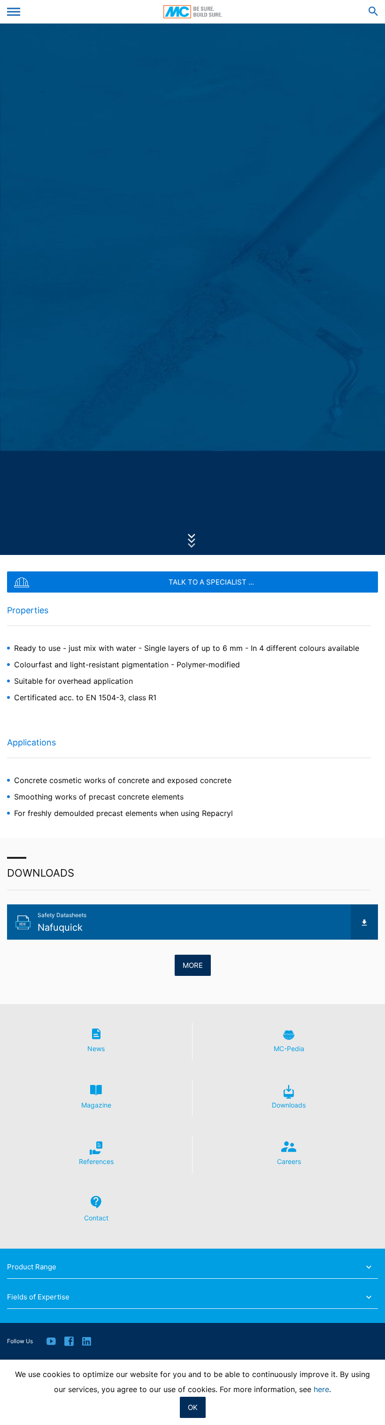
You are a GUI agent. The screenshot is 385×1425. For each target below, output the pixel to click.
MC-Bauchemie (192, 11)
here (321, 1389)
